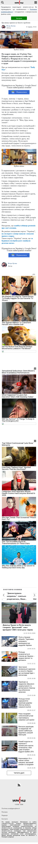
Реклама (4, 812)
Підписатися (21, 92)
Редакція (5, 815)
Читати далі (19, 773)
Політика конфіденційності (11, 808)
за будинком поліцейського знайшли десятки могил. (17, 240)
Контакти (5, 819)
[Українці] (19, 2)
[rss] (19, 785)
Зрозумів (19, 18)
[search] (2, 2)
